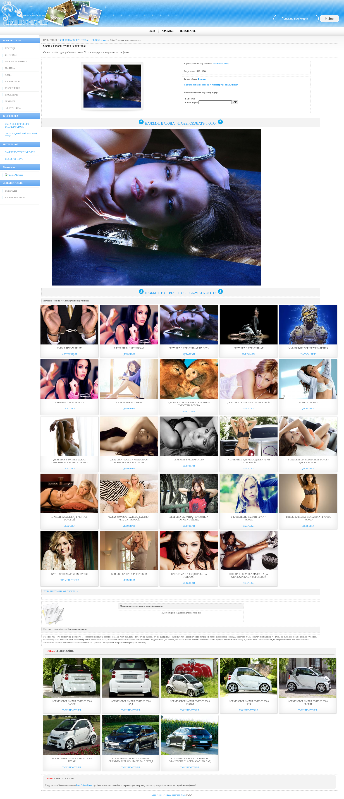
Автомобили (12, 81)
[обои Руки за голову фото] (308, 379)
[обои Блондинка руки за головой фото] (129, 550)
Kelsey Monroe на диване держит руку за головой (129, 518)
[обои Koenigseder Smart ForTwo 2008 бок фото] (248, 678)
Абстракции (69, 354)
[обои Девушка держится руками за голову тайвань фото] (189, 493)
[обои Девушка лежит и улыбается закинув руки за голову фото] (129, 436)
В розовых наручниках (69, 402)
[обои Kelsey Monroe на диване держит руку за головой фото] (129, 493)
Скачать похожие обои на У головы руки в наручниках (211, 85)
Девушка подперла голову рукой (249, 402)
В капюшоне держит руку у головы (248, 518)
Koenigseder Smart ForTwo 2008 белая (72, 760)
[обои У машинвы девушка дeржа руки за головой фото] (249, 436)
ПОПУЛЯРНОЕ (187, 31)
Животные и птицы (16, 61)
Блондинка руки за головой (129, 574)
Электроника (13, 108)
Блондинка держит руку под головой (69, 518)
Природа (10, 48)
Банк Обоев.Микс (84, 785)
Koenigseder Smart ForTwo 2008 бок (249, 702)
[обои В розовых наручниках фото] (69, 379)
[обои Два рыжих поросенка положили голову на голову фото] (189, 379)
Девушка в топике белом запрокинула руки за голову (69, 461)
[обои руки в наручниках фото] (69, 324)
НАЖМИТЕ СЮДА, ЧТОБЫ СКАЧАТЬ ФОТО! (181, 123)
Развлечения (12, 88)
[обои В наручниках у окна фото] (129, 379)
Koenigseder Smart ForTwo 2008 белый (308, 702)
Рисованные (308, 354)
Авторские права (15, 197)
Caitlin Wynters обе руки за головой (189, 575)
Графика (10, 68)
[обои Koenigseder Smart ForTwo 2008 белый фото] (307, 678)
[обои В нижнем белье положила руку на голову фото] (308, 493)
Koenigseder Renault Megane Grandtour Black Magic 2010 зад (190, 760)
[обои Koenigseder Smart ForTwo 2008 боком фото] (189, 678)
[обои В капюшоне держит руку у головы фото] (249, 493)
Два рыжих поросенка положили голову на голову (189, 404)
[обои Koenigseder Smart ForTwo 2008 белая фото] (71, 735)
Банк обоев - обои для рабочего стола (168, 795)
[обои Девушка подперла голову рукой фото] (249, 379)
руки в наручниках (69, 348)
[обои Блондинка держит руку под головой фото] (69, 493)
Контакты (11, 191)
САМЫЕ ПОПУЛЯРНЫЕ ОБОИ (20, 152)
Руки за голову (308, 402)
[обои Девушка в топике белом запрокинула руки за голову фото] (69, 436)
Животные (189, 411)
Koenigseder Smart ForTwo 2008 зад (131, 702)
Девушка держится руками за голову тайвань (188, 518)
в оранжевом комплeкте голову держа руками (308, 461)
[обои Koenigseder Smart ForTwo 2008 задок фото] (71, 678)
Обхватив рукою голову (189, 459)
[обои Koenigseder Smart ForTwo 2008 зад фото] (130, 678)
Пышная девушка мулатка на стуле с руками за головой (248, 575)
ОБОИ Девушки (99, 40)
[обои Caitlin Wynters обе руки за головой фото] (189, 550)
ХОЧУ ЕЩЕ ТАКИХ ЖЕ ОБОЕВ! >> (60, 591)
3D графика (248, 354)
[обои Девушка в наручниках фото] (249, 324)
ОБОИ (152, 31)
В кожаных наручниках (129, 348)
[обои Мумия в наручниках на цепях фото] (308, 324)
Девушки (201, 79)
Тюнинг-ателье (72, 710)
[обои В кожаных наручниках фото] (129, 324)
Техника (10, 101)
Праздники (11, 95)
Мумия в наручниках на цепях (308, 348)
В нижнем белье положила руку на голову (308, 518)
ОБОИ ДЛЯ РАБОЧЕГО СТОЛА (73, 40)
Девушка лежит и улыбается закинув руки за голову (129, 461)
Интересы (10, 55)
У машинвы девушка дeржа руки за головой (248, 461)
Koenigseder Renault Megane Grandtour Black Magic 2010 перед (131, 760)
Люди (8, 75)
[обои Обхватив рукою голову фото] (189, 436)
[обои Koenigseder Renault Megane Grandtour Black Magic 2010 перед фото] (130, 735)
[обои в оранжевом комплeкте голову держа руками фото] (308, 436)
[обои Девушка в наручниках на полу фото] (189, 324)
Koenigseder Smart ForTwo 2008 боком (190, 702)
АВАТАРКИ (167, 31)
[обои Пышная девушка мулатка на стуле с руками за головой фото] (249, 550)
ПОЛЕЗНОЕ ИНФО (14, 159)
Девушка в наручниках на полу (189, 348)
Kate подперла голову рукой (69, 574)
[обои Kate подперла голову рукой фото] (69, 550)
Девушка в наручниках (249, 348)
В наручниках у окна (129, 402)
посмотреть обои (220, 63)
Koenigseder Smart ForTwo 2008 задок (72, 702)
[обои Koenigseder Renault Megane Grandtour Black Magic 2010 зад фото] (189, 735)
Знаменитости (69, 580)
